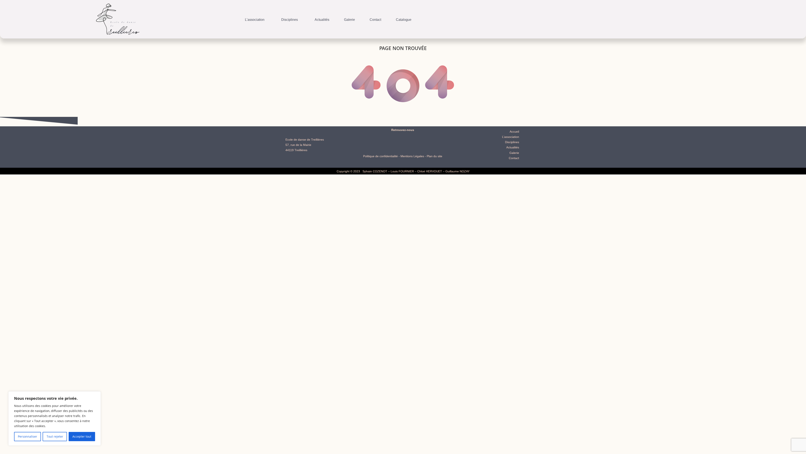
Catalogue (403, 19)
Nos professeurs (271, 16)
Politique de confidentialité (380, 156)
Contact (375, 19)
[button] (256, 19)
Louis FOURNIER (402, 171)
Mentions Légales (412, 156)
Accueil (514, 131)
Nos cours (276, 16)
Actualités (322, 19)
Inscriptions (315, 16)
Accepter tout (81, 436)
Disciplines (289, 19)
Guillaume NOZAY (457, 171)
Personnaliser (27, 436)
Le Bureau (245, 16)
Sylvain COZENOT (374, 171)
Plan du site (434, 156)
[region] (54, 418)
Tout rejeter (55, 436)
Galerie (349, 19)
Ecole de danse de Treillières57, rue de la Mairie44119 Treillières (304, 145)
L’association (254, 19)
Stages (296, 16)
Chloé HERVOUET (429, 171)
